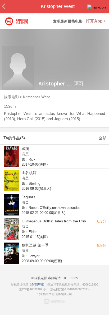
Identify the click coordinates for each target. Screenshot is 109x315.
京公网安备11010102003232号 (70, 289)
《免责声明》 (37, 284)
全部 (102, 138)
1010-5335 (69, 278)
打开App (94, 21)
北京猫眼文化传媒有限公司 (54, 294)
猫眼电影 (11, 97)
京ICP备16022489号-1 (33, 289)
